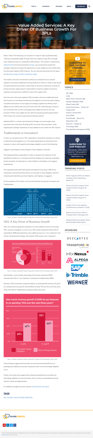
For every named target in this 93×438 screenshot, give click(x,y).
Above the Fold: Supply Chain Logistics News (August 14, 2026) (77, 197)
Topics (33, 6)
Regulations (70, 121)
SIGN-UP (82, 6)
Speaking (59, 6)
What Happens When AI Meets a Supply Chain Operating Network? (78, 178)
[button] (89, 6)
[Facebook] (14, 425)
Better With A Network (74, 99)
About (69, 6)
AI (67, 96)
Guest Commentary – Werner (76, 107)
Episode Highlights (72, 102)
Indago (68, 110)
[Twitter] (11, 425)
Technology (70, 127)
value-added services (23, 398)
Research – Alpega (72, 124)
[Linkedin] (7, 425)
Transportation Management (76, 129)
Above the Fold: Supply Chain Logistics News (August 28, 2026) (77, 188)
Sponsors (45, 6)
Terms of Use (5, 435)
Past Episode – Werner (74, 118)
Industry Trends (71, 113)
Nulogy (10, 398)
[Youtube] (4, 425)
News (68, 115)
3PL (5, 398)
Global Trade (70, 104)
